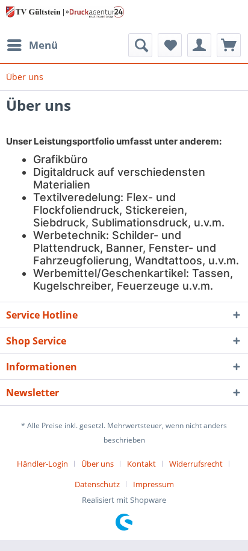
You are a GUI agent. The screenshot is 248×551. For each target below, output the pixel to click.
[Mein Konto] (199, 45)
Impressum (153, 484)
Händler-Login (42, 463)
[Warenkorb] (229, 45)
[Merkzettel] (170, 45)
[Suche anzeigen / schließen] (140, 45)
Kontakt (141, 463)
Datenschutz (97, 484)
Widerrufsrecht (196, 463)
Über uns (97, 463)
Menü (43, 45)
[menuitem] (32, 45)
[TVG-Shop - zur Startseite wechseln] (65, 16)
